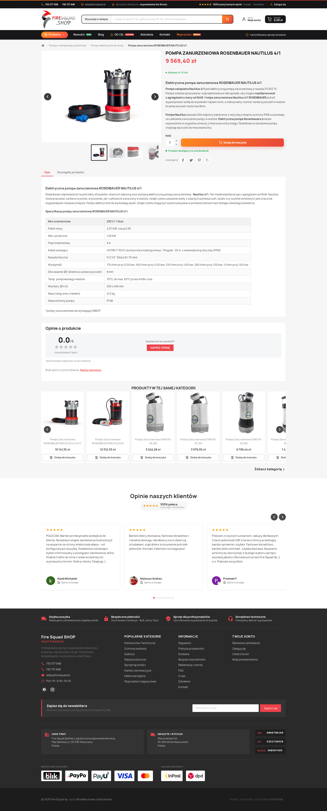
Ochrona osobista (135, 648)
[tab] (154, 598)
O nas (181, 676)
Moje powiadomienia (245, 659)
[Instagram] (52, 689)
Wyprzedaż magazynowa (140, 681)
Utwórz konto (240, 654)
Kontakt (165, 34)
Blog (101, 34)
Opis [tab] (47, 172)
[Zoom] (101, 97)
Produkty (55, 34)
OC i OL (124, 34)
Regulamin (184, 643)
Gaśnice (129, 654)
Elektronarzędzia (134, 676)
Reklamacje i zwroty (190, 665)
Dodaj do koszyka (234, 142)
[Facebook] (44, 689)
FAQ (180, 670)
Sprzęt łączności (135, 665)
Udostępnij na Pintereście (199, 160)
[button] (99, 152)
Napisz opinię (160, 348)
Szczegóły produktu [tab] (70, 172)
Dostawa (183, 654)
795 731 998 (68, 4)
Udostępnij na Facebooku (183, 160)
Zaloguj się (239, 648)
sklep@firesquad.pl (95, 4)
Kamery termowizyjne (137, 670)
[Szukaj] (227, 19)
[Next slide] (155, 96)
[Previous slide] (274, 517)
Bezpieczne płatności (192, 659)
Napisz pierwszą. (91, 370)
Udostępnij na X (191, 160)
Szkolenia (147, 34)
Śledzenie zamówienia (246, 643)
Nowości (82, 34)
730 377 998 (51, 4)
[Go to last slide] (47, 96)
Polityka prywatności (191, 648)
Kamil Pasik (276, 799)
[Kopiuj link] (207, 160)
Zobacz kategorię (270, 469)
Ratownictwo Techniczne (139, 643)
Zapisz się (270, 708)
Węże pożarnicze (135, 659)
